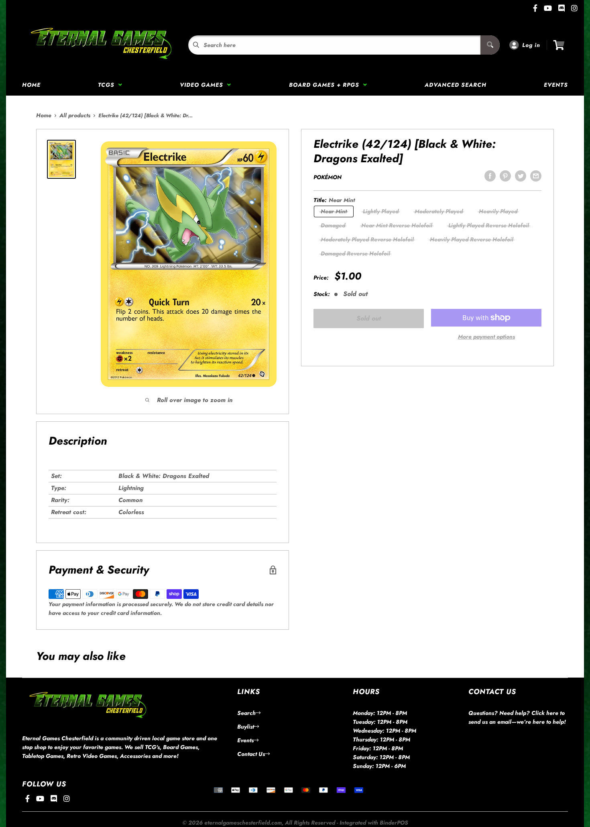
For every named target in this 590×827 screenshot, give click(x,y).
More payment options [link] (486, 337)
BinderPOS (394, 823)
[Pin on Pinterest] (505, 176)
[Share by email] (535, 176)
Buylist (245, 727)
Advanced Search (455, 85)
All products (74, 115)
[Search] (490, 45)
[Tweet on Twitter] (520, 176)
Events (556, 85)
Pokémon (327, 177)
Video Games (203, 85)
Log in (531, 45)
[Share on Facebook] (490, 176)
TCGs (108, 85)
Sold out (368, 318)
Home (31, 85)
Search (246, 713)
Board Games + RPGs (326, 85)
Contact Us (251, 754)
